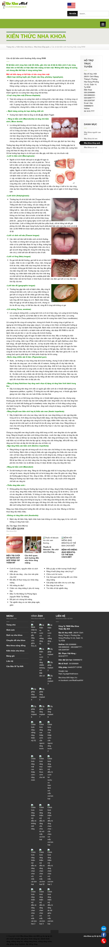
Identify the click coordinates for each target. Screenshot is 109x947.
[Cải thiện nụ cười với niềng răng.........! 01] (42, 634)
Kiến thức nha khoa (24, 47)
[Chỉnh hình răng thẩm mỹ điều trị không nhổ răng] (34, 817)
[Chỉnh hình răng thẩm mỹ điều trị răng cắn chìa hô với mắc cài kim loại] (42, 822)
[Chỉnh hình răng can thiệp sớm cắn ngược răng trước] (42, 735)
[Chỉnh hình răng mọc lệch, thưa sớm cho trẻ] (42, 767)
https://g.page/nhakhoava (68, 674)
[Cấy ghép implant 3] (50, 680)
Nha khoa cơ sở (90, 147)
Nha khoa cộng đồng (16, 645)
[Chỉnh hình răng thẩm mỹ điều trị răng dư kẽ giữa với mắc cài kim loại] (50, 907)
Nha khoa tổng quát (41, 47)
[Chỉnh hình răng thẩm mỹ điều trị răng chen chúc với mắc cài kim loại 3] (42, 907)
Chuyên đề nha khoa (15, 640)
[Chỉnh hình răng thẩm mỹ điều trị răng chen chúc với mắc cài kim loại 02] (42, 867)
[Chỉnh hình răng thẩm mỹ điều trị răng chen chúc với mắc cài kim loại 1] (50, 867)
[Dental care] (71, 5)
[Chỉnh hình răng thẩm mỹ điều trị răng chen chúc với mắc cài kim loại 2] (34, 907)
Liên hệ (9, 661)
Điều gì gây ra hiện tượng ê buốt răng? (61, 569)
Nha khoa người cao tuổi (92, 133)
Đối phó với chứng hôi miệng (21, 599)
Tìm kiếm (72, 14)
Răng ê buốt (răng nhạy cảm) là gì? (60, 571)
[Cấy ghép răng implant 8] (50, 712)
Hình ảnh (10, 630)
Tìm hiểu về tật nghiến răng (57, 588)
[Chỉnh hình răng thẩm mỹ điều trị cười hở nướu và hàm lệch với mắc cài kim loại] (50, 778)
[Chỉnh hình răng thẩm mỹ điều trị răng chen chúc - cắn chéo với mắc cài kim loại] (50, 825)
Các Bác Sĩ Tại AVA (14, 666)
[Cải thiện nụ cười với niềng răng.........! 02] (50, 634)
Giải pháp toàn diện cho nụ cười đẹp (60, 583)
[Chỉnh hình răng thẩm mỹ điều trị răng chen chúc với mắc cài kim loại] (34, 867)
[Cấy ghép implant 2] (50, 666)
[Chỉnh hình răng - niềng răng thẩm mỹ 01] (34, 731)
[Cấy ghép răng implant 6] (34, 712)
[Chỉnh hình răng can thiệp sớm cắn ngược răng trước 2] (50, 737)
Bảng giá (10, 656)
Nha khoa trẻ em (90, 139)
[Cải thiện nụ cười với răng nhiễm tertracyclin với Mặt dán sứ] (42, 662)
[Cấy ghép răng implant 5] (42, 694)
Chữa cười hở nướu (54, 574)
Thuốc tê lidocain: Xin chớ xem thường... (51, 549)
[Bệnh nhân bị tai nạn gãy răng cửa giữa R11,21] (34, 635)
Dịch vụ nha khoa (14, 635)
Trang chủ (10, 47)
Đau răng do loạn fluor (54, 585)
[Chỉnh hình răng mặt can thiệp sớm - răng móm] (34, 768)
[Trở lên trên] (54, 931)
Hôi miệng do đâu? (17, 585)
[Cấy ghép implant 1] (50, 653)
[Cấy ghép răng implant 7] (42, 712)
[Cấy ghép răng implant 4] (34, 694)
